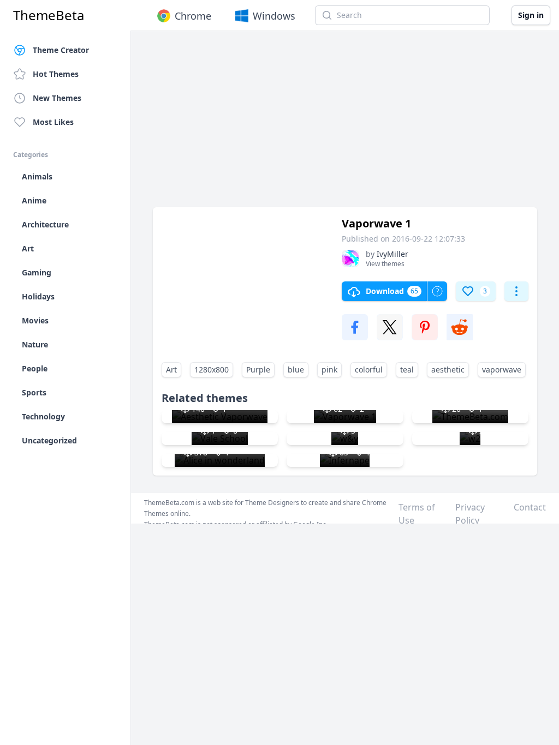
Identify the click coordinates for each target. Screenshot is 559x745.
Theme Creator (61, 50)
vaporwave (501, 369)
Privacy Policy (470, 513)
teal (407, 369)
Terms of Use (417, 513)
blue (296, 369)
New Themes (57, 98)
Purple (258, 369)
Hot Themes (56, 74)
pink (329, 369)
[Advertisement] (345, 124)
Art (171, 369)
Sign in (531, 15)
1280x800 (211, 369)
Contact (530, 507)
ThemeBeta (48, 15)
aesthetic (448, 369)
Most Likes (53, 122)
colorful (369, 369)
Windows (274, 15)
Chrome (193, 15)
